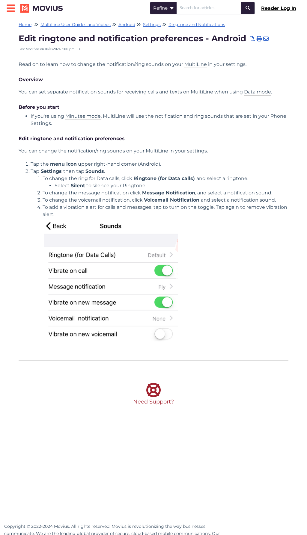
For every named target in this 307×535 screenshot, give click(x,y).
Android (126, 24)
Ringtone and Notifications (196, 24)
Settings (152, 24)
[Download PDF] (252, 39)
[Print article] (259, 39)
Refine (161, 8)
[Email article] (266, 39)
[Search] (248, 8)
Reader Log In (278, 8)
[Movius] (44, 5)
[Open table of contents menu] (11, 7)
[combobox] (209, 8)
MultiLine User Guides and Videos (75, 24)
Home (25, 24)
